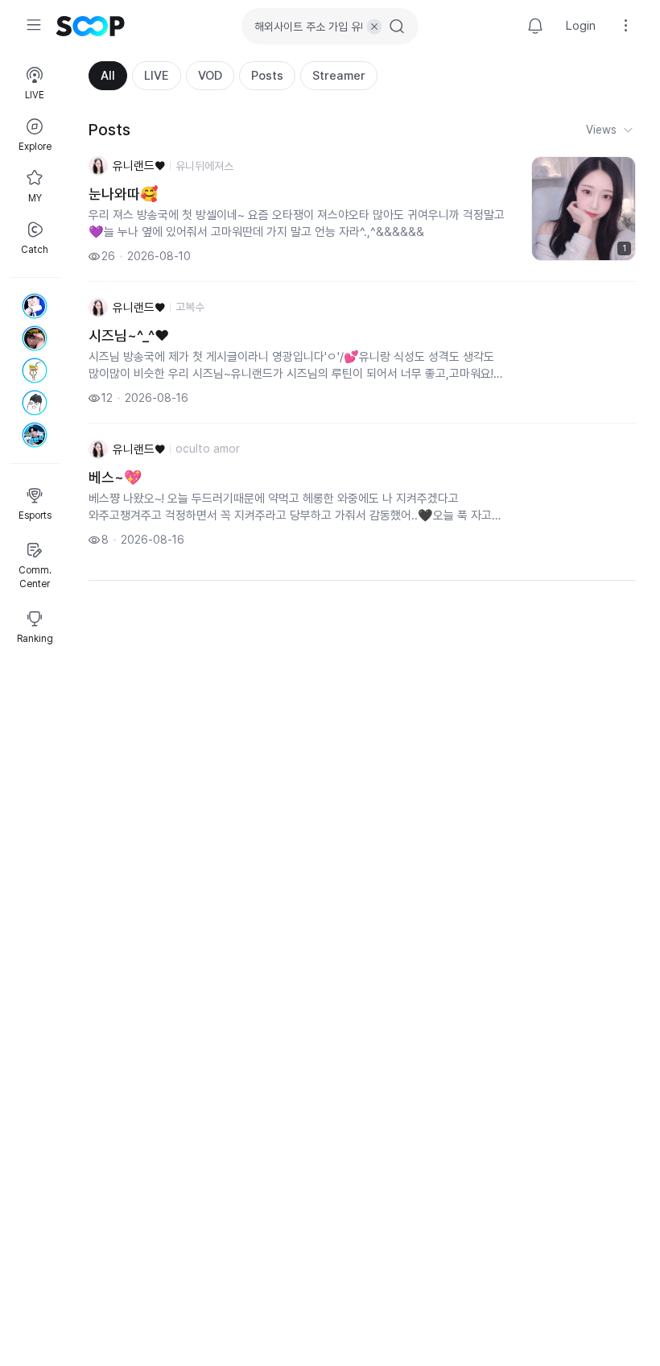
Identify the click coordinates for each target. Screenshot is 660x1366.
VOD (210, 75)
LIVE (156, 75)
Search (397, 26)
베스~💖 (115, 477)
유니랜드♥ (139, 166)
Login (581, 26)
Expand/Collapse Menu (34, 25)
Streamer (338, 75)
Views (601, 129)
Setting (626, 26)
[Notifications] (535, 26)
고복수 (189, 306)
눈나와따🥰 (123, 193)
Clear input (374, 27)
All (108, 75)
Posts (267, 75)
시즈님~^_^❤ (129, 335)
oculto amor (207, 448)
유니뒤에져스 (204, 165)
